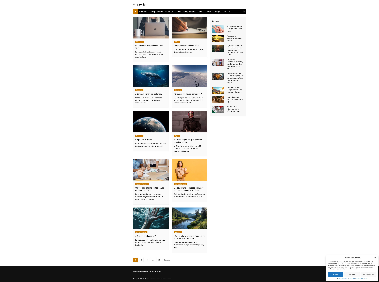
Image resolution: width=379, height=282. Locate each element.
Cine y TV (226, 12)
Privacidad (152, 271)
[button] (375, 258)
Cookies (144, 271)
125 (159, 260)
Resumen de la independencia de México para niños (233, 109)
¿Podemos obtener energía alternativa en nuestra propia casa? (234, 90)
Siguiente (167, 260)
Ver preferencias (368, 274)
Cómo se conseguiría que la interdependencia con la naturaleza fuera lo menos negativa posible (235, 78)
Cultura (178, 12)
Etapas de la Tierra (143, 140)
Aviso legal (364, 278)
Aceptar (335, 274)
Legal (160, 271)
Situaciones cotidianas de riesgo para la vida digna (235, 29)
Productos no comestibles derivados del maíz (234, 38)
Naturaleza (169, 12)
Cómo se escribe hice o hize (186, 46)
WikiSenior (140, 4)
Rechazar (352, 274)
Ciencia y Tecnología (213, 12)
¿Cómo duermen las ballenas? (148, 94)
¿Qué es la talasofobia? (145, 236)
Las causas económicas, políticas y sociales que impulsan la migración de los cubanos (235, 64)
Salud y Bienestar (189, 12)
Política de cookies (342, 278)
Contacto (136, 271)
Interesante (143, 12)
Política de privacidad (354, 278)
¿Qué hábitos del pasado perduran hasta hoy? (235, 99)
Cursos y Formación (156, 12)
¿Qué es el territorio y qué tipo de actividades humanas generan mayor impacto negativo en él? (235, 50)
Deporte (200, 12)
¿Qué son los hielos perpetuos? (188, 94)
